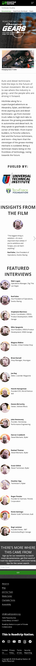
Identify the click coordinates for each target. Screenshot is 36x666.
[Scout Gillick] (4, 469)
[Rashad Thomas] (4, 454)
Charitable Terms (8, 600)
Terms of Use (19, 651)
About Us (5, 584)
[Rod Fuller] (18, 225)
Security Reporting (28, 651)
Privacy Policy (12, 651)
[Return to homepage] (9, 3)
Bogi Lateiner (16, 527)
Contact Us (5, 651)
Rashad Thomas (17, 450)
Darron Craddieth (18, 435)
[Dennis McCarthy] (4, 408)
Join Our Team (7, 592)
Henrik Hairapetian (18, 389)
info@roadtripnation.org (11, 614)
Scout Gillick (16, 466)
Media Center (7, 596)
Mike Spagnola (17, 327)
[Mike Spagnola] (4, 331)
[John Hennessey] (4, 423)
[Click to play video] (18, 32)
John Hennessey (17, 419)
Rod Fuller (15, 296)
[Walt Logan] (4, 285)
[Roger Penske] (4, 500)
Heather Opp (16, 481)
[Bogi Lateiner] (4, 531)
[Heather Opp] (4, 485)
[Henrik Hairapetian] (4, 392)
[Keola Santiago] (4, 516)
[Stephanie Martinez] (4, 316)
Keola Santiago (17, 512)
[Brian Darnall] (4, 362)
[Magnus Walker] (4, 346)
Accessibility (6, 604)
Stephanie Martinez (19, 312)
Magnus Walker (17, 342)
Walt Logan (15, 281)
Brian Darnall (16, 358)
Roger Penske (16, 496)
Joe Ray (14, 373)
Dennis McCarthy (18, 404)
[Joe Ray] (4, 377)
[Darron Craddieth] (4, 439)
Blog (4, 588)
